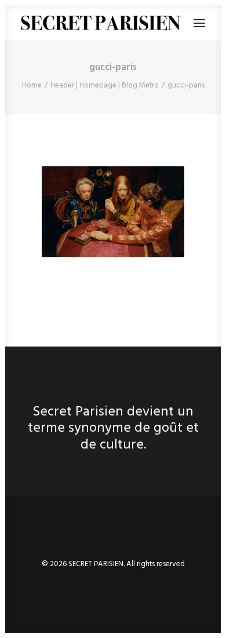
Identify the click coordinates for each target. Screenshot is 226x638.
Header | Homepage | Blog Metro (104, 85)
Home (32, 85)
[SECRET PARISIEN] (101, 23)
